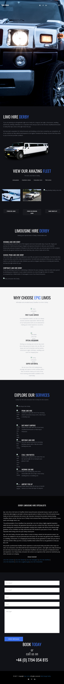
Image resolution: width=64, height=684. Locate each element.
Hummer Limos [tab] (26, 180)
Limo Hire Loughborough (22, 562)
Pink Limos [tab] (48, 180)
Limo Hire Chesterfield (36, 562)
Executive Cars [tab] (38, 180)
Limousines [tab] (15, 180)
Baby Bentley (53, 211)
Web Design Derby (46, 676)
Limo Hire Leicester (8, 560)
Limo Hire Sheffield (44, 560)
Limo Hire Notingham (32, 560)
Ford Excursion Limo (32, 212)
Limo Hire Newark (20, 560)
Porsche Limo (11, 211)
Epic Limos (5, 5)
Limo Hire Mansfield (8, 562)
